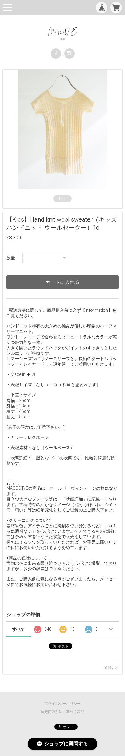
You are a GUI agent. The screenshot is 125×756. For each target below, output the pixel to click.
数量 (10, 257)
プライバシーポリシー (62, 704)
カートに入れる (62, 282)
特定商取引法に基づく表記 (62, 712)
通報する (111, 668)
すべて (18, 629)
